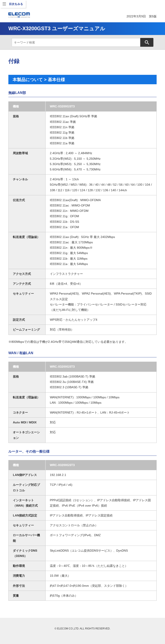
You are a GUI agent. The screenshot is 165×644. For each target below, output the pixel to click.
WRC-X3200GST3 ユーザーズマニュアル (56, 28)
